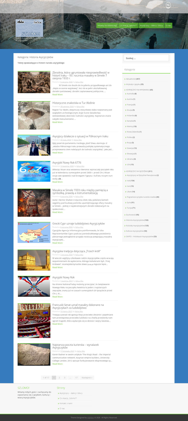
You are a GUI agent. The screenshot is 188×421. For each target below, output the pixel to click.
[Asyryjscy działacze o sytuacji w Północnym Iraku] (34, 145)
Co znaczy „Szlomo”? (128, 25)
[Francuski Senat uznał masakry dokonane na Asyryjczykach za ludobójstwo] (34, 320)
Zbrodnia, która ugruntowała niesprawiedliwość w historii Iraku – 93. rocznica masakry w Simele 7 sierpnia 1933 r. (80, 75)
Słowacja (130, 153)
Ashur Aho (79, 82)
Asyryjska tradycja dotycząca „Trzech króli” (76, 251)
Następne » (87, 377)
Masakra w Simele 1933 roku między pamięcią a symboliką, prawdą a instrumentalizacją (80, 192)
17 (76, 377)
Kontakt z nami (22, 6)
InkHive (90, 417)
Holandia (130, 115)
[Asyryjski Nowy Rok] (34, 286)
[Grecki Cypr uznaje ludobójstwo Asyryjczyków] (34, 232)
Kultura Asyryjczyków (135, 231)
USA (128, 164)
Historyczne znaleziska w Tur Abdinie (73, 103)
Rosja (129, 142)
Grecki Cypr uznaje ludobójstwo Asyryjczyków (78, 223)
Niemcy (130, 126)
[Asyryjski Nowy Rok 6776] (34, 171)
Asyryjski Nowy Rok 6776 (66, 162)
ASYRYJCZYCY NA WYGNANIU (137, 89)
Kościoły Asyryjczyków (135, 225)
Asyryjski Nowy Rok (63, 277)
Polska (129, 137)
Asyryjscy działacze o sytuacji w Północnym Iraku (80, 136)
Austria (130, 99)
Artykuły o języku (133, 84)
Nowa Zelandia (133, 131)
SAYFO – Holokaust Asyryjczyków (139, 236)
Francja (130, 104)
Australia (130, 93)
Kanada (130, 121)
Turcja (129, 208)
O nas (168, 25)
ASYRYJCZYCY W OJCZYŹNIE (137, 171)
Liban (129, 191)
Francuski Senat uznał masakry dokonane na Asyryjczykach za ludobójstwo (78, 306)
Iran (128, 186)
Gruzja (129, 110)
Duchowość (131, 214)
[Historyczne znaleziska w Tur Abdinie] (34, 115)
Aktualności (131, 79)
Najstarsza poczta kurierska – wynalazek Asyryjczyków (75, 346)
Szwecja (130, 148)
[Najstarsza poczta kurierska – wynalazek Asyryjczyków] (34, 354)
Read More (57, 94)
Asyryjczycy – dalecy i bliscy (151, 25)
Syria (129, 202)
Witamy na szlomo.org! (107, 25)
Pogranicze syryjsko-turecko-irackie (141, 197)
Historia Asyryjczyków (135, 220)
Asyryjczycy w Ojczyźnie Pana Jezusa (141, 175)
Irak (128, 180)
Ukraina (130, 159)
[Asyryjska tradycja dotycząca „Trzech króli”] (34, 260)
